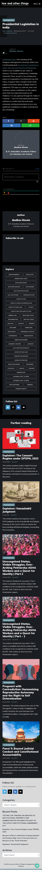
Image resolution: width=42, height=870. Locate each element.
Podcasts (11, 368)
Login (37, 169)
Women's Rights (21, 388)
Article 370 (29, 274)
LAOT (16, 462)
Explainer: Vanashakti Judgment (16, 510)
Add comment (7, 31)
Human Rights (28, 335)
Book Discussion (21, 282)
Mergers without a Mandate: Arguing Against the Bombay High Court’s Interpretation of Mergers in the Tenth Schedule (20, 838)
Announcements (14, 274)
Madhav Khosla (11, 33)
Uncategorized (9, 20)
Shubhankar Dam (9, 59)
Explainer (13, 327)
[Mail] (24, 407)
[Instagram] (13, 407)
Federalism (28, 327)
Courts (31, 307)
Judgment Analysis (15, 344)
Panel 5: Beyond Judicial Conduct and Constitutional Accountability (20, 751)
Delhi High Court (28, 315)
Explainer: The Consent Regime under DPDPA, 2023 (20, 457)
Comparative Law (28, 295)
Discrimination (13, 319)
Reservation (21, 372)
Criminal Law (12, 315)
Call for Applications (21, 291)
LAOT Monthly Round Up (21, 348)
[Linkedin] (18, 407)
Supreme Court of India (21, 376)
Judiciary (30, 344)
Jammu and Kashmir (21, 340)
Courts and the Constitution (21, 311)
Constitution (21, 299)
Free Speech (12, 331)
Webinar (30, 384)
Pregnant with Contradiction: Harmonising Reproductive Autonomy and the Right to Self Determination (20, 692)
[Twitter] (8, 407)
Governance (13, 335)
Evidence (31, 323)
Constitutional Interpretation (21, 303)
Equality (21, 323)
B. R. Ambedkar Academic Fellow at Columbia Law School (21, 152)
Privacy (21, 368)
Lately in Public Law (21, 352)
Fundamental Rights (27, 331)
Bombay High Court (21, 278)
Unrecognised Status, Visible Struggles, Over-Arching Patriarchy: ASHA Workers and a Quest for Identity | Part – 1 (19, 630)
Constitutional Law (15, 307)
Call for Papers (13, 295)
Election (10, 323)
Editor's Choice (29, 319)
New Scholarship (14, 364)
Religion (31, 368)
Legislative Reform (21, 360)
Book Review (30, 286)
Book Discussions (14, 286)
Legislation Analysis (21, 356)
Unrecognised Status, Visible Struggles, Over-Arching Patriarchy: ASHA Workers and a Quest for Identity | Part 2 (19, 567)
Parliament (30, 364)
